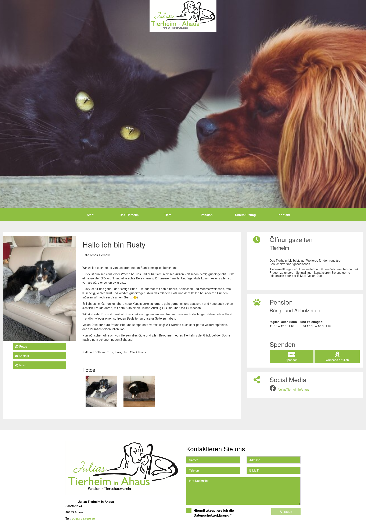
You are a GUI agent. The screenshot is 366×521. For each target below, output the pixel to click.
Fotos (22, 346)
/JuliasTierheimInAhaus (293, 389)
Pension (207, 215)
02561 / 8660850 (83, 518)
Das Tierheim (129, 215)
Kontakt (284, 215)
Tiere (167, 215)
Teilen (22, 365)
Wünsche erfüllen (337, 360)
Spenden (292, 360)
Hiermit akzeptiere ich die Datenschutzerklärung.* (214, 513)
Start (90, 215)
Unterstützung (245, 215)
